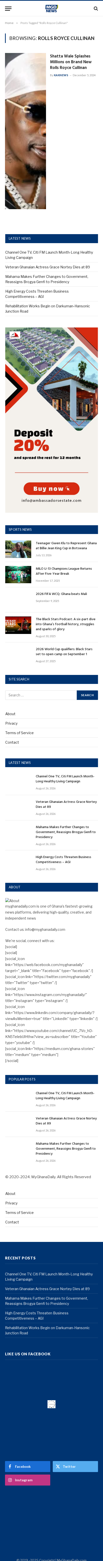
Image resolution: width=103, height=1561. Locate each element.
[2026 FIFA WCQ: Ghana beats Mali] (18, 599)
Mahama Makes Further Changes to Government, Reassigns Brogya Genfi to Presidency (66, 832)
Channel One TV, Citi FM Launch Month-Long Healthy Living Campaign (65, 779)
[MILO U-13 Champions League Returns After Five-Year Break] (18, 574)
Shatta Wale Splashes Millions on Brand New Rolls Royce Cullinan (71, 62)
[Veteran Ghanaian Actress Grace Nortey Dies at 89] (18, 807)
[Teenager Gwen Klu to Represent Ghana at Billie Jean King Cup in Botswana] (18, 549)
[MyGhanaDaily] (51, 8)
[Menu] (8, 8)
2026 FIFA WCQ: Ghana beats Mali (61, 594)
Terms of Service (19, 733)
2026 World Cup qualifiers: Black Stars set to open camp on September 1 (64, 651)
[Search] (95, 8)
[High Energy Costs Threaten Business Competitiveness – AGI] (18, 863)
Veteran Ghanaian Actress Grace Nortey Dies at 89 (47, 267)
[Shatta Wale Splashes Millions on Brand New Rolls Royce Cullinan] (25, 131)
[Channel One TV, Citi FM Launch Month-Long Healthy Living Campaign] (18, 782)
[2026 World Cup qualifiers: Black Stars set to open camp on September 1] (18, 655)
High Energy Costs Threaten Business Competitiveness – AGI (63, 859)
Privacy (11, 723)
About (10, 714)
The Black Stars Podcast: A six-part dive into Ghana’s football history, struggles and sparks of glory (66, 624)
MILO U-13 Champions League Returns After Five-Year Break (64, 571)
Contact (12, 742)
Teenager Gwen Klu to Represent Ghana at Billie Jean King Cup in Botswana (66, 545)
